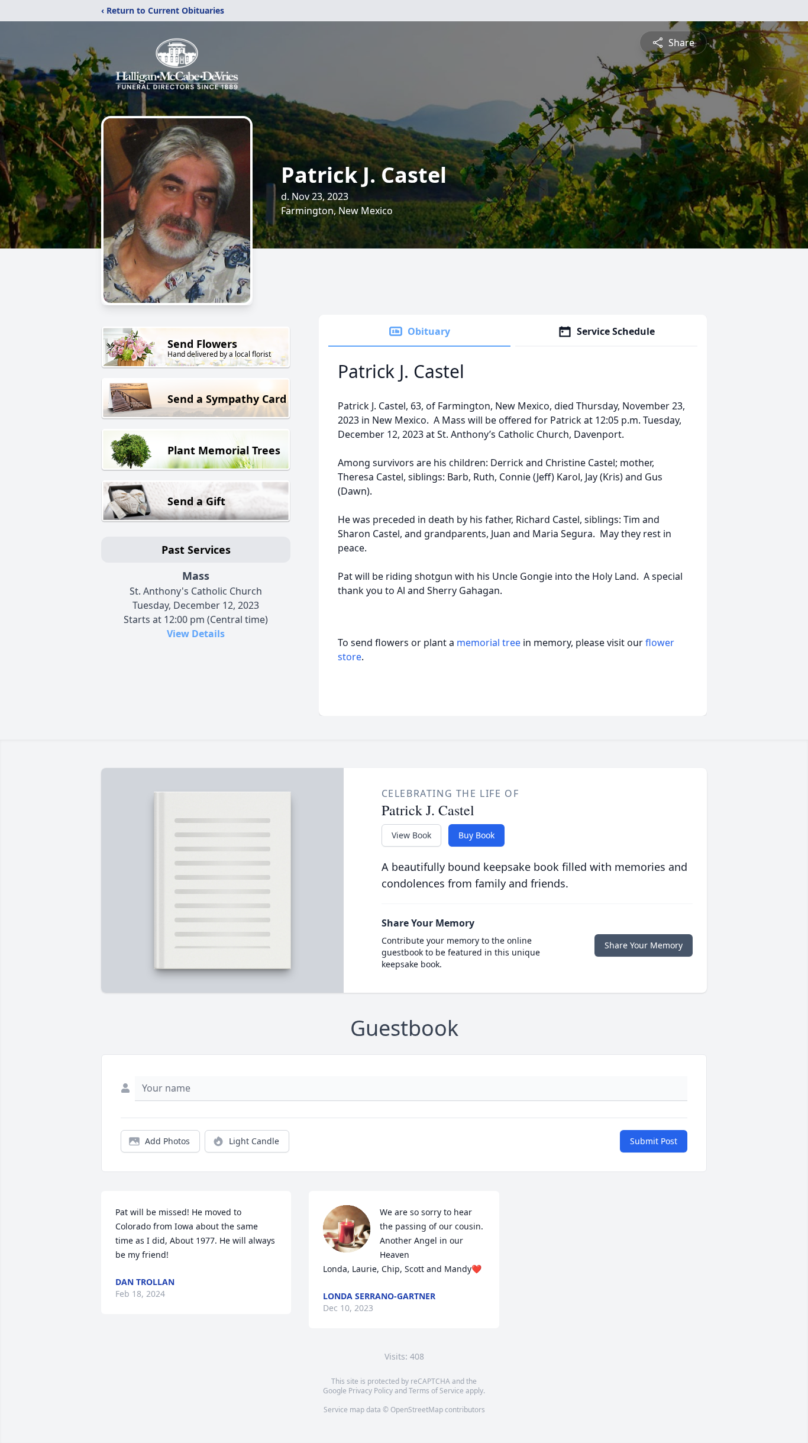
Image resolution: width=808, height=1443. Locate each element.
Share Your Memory (644, 945)
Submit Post (653, 1141)
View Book (411, 835)
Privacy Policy (370, 1391)
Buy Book (476, 835)
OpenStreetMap (416, 1410)
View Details (196, 633)
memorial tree (489, 642)
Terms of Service (436, 1391)
